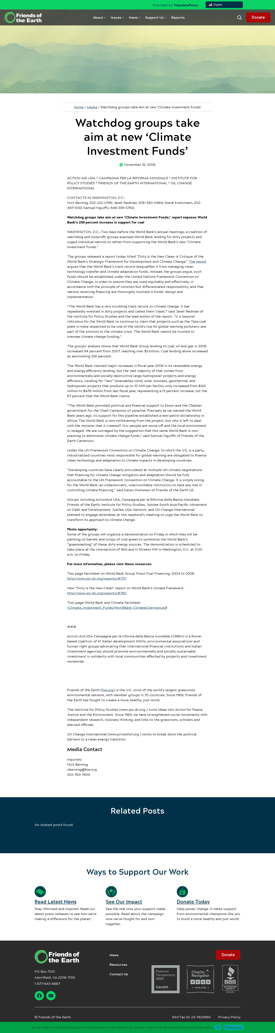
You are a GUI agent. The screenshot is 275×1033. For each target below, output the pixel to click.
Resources (118, 965)
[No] (270, 1027)
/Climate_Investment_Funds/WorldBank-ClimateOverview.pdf (117, 608)
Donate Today (193, 902)
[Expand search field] (239, 17)
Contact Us (118, 974)
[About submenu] (105, 17)
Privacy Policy (229, 1017)
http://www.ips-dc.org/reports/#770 (96, 579)
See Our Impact (124, 902)
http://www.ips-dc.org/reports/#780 (96, 593)
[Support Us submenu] (166, 17)
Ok (218, 1027)
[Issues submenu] (123, 17)
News (114, 955)
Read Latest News (56, 902)
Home (79, 107)
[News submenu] (140, 17)
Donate (258, 17)
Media (92, 107)
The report (198, 262)
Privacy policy (233, 1027)
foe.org (108, 690)
